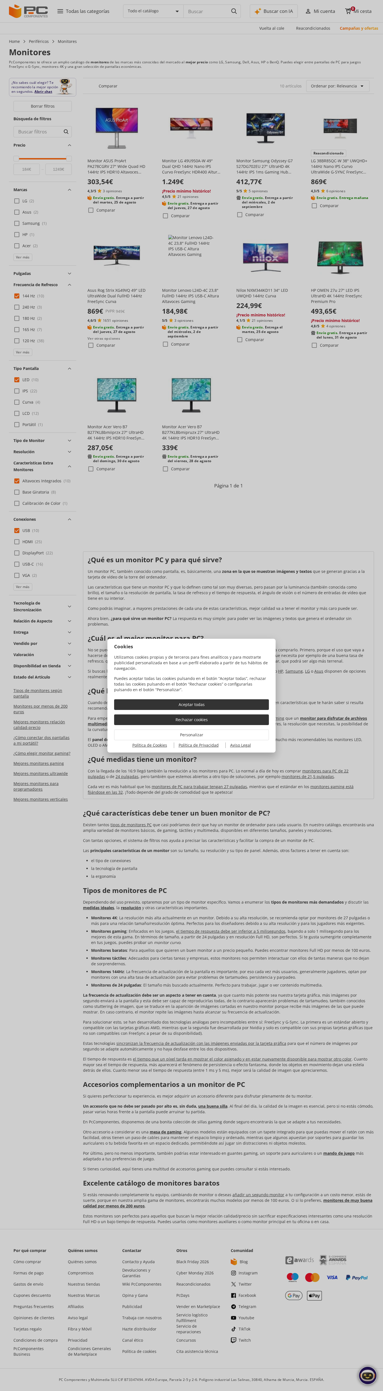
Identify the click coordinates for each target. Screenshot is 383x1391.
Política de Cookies (149, 745)
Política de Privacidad (199, 745)
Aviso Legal (240, 745)
